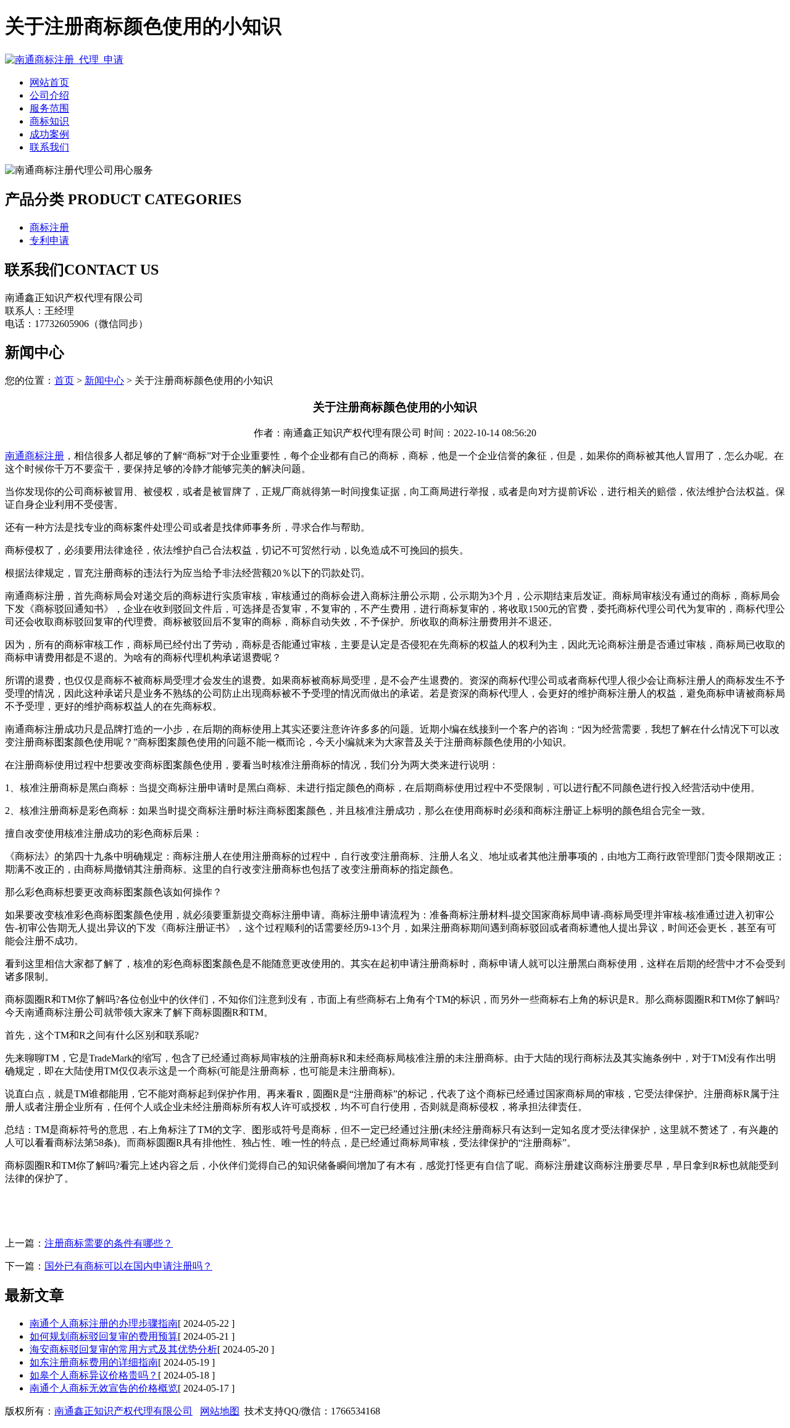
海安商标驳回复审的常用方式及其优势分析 (123, 1349)
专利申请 (49, 240)
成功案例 (49, 134)
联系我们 (49, 147)
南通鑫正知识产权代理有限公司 (123, 1411)
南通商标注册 (34, 455)
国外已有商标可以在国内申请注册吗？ (128, 1266)
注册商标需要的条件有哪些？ (108, 1243)
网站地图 (219, 1411)
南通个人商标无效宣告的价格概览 (104, 1388)
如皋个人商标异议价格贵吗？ (94, 1375)
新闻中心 (104, 380)
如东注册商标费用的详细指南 (94, 1362)
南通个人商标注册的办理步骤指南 (104, 1323)
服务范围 (49, 108)
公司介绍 (49, 95)
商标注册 (49, 227)
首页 (64, 380)
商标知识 (49, 121)
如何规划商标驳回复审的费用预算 (104, 1336)
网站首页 (49, 82)
